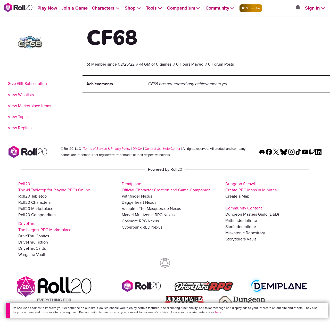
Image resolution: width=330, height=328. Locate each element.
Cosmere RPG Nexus (140, 221)
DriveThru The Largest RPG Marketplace (44, 227)
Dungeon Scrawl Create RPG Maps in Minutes (251, 187)
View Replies (19, 128)
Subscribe (252, 8)
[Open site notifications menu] (297, 8)
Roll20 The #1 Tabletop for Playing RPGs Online (54, 187)
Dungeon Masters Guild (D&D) (252, 214)
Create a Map (237, 196)
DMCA (137, 148)
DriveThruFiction (33, 242)
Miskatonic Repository (245, 233)
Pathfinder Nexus (137, 196)
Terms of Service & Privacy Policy (106, 148)
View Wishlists (21, 95)
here (218, 312)
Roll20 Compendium (37, 215)
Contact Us (153, 148)
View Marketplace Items (29, 106)
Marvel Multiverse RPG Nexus (148, 215)
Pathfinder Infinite (241, 220)
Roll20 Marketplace (35, 209)
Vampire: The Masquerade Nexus (151, 209)
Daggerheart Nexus (139, 202)
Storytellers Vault (240, 239)
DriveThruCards (32, 248)
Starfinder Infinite (240, 227)
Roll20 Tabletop (32, 196)
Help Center (171, 148)
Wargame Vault (31, 254)
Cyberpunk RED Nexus (142, 227)
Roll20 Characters (34, 202)
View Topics (18, 117)
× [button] (325, 308)
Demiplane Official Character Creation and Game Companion (166, 187)
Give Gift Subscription (27, 84)
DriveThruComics (33, 236)
